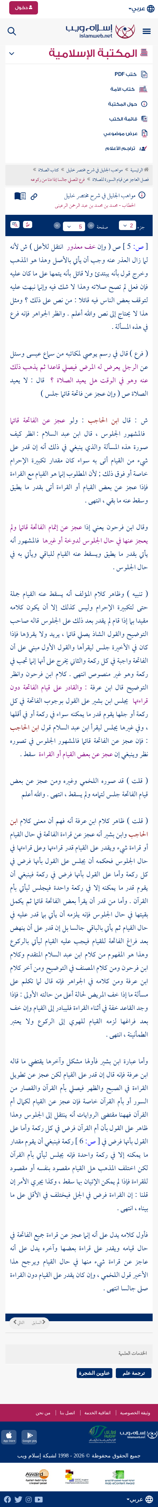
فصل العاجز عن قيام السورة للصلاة (120, 180)
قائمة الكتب (123, 119)
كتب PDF (126, 74)
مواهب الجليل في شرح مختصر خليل (94, 170)
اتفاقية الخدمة (97, 1412)
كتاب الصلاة (48, 170)
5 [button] (80, 227)
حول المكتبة (122, 104)
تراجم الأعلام (120, 148)
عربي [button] (138, 8)
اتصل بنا (67, 1412)
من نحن (43, 1412)
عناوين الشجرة (94, 1373)
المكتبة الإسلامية (94, 53)
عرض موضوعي (121, 133)
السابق (37, 1323)
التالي (20, 1323)
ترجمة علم (134, 1373)
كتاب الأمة (122, 89)
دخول (22, 7)
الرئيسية (137, 170)
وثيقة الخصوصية (135, 1412)
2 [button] (131, 225)
